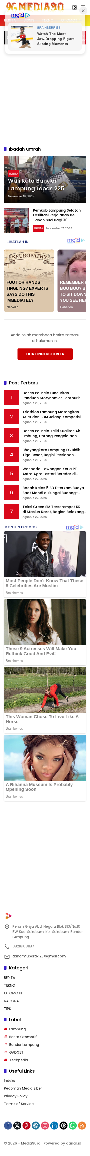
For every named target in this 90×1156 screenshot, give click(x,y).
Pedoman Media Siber (23, 1088)
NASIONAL (12, 1000)
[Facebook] (8, 1126)
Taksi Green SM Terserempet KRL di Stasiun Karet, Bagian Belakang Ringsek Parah (53, 509)
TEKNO (9, 985)
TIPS (7, 1008)
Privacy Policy (16, 1096)
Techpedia (18, 1060)
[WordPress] (36, 1126)
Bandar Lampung (24, 1044)
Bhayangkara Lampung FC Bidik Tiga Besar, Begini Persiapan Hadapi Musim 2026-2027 (51, 452)
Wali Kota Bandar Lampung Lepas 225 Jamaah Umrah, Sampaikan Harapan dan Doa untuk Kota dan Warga (44, 185)
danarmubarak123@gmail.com (39, 956)
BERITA (13, 174)
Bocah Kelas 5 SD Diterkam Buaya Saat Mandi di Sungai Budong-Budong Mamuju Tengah (53, 490)
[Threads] (64, 1126)
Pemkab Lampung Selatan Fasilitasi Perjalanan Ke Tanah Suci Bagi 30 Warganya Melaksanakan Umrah (57, 220)
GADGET (16, 1052)
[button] (75, 7)
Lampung (17, 1029)
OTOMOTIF (13, 993)
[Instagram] (45, 1126)
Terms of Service (19, 1103)
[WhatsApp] (73, 1126)
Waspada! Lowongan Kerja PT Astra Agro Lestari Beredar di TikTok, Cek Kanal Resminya (49, 471)
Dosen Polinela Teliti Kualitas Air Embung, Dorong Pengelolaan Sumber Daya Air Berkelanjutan (51, 433)
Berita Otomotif (23, 1036)
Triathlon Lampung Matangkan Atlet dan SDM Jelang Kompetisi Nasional (51, 414)
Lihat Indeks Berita (45, 353)
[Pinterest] (26, 1126)
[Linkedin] (54, 1126)
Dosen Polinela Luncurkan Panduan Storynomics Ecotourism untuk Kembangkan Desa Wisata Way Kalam (53, 395)
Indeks (9, 1080)
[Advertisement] (45, 94)
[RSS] (82, 1126)
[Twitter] (17, 1126)
